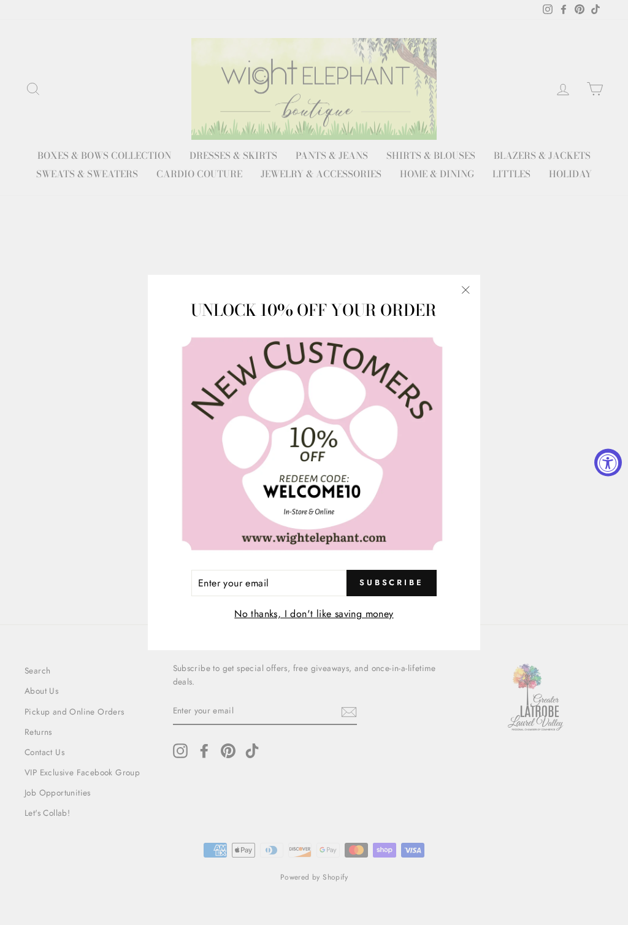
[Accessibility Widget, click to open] (608, 463)
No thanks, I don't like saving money (313, 614)
